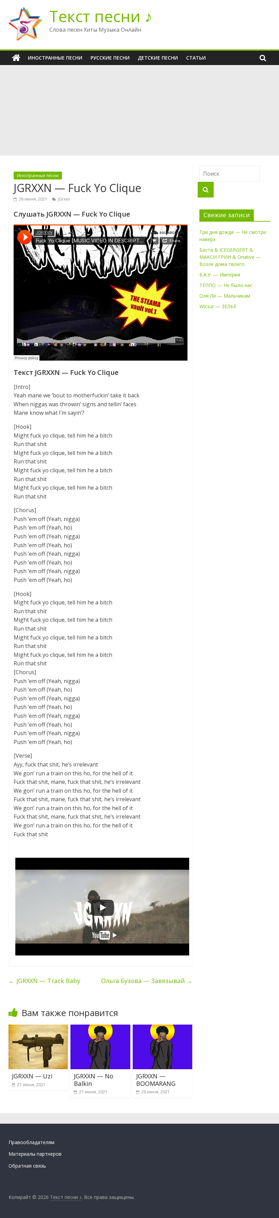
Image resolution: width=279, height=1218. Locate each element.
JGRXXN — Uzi (32, 1076)
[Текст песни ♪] (16, 58)
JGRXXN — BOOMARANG (156, 1080)
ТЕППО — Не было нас (225, 285)
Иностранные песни (55, 57)
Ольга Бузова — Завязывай (147, 981)
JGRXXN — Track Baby (44, 981)
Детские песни (158, 57)
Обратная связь (27, 1165)
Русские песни (110, 57)
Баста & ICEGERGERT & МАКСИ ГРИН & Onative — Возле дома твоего (230, 257)
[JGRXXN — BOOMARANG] (163, 1028)
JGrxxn (64, 199)
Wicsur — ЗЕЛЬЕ (217, 306)
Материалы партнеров (35, 1154)
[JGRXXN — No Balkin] (100, 1028)
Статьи (196, 57)
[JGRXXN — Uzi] (38, 1028)
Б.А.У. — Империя (219, 274)
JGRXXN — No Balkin (93, 1080)
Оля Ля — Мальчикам (224, 295)
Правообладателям (31, 1142)
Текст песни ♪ (100, 16)
